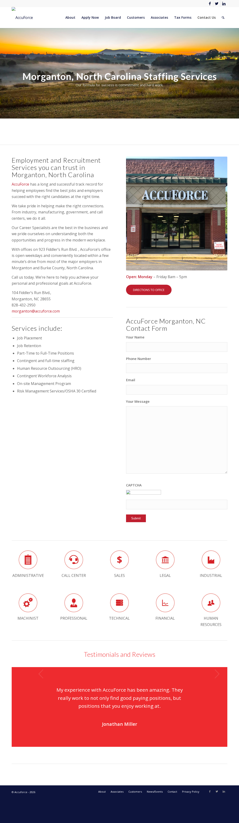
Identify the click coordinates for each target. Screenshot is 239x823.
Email (130, 379)
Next (217, 674)
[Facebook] (209, 3)
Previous (41, 674)
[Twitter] (216, 3)
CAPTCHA (134, 485)
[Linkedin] (223, 3)
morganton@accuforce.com (36, 311)
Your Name (135, 337)
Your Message (138, 401)
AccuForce (20, 184)
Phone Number (138, 358)
